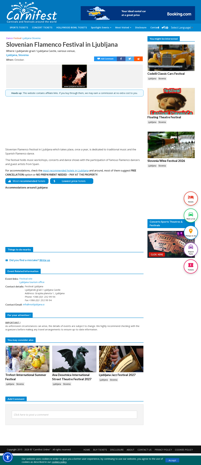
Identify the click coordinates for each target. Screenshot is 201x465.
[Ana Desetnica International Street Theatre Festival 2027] (74, 359)
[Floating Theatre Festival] (171, 101)
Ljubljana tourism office (31, 282)
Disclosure (140, 27)
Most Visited (122, 27)
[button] (7, 457)
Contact (154, 27)
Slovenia (36, 38)
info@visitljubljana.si (33, 304)
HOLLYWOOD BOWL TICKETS (71, 27)
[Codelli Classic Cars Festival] (171, 57)
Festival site (25, 278)
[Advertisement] (74, 121)
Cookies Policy (184, 449)
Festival (17, 38)
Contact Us (145, 449)
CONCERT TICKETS (42, 27)
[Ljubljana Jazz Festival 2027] (121, 359)
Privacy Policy (163, 449)
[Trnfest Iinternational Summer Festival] (27, 359)
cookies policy (59, 461)
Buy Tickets (100, 449)
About (130, 449)
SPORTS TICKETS (19, 27)
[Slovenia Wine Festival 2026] (171, 145)
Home (86, 449)
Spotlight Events (100, 27)
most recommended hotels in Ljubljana (66, 170)
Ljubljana (26, 38)
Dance (9, 38)
